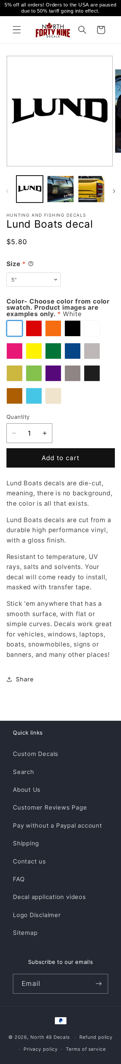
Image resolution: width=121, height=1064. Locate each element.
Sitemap (25, 932)
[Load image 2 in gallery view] (60, 189)
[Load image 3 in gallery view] (91, 189)
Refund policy (96, 1037)
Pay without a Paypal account (57, 825)
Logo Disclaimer (37, 914)
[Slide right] (114, 191)
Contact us (29, 861)
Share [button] (25, 679)
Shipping (26, 843)
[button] (16, 30)
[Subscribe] (98, 984)
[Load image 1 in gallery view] (29, 189)
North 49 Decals (50, 1037)
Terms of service (86, 1049)
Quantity (18, 417)
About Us (27, 789)
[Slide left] (7, 191)
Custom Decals (35, 753)
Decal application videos (49, 896)
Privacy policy (41, 1049)
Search (23, 771)
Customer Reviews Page (50, 807)
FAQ (19, 879)
